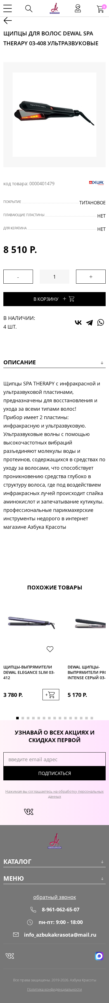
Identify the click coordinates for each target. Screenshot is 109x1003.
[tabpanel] (31, 656)
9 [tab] (60, 718)
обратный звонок (54, 897)
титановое (92, 203)
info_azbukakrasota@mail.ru (60, 934)
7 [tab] (49, 718)
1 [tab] (17, 718)
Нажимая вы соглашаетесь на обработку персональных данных (54, 794)
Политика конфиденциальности (54, 989)
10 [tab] (65, 718)
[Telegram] (89, 322)
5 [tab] (38, 718)
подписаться (54, 773)
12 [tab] (76, 718)
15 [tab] (92, 718)
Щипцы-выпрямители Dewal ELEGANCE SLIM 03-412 (29, 672)
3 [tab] (28, 718)
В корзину (50, 298)
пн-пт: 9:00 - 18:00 (61, 922)
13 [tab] (81, 718)
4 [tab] (33, 718)
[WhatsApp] (101, 322)
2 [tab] (23, 718)
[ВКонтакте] (78, 322)
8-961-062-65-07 (60, 909)
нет (101, 216)
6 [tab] (44, 718)
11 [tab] (70, 718)
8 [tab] (54, 718)
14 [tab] (86, 718)
